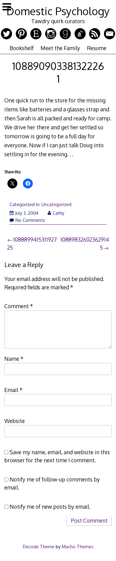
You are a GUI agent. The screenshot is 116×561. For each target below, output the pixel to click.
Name (14, 358)
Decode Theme (38, 546)
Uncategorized (56, 204)
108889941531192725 (32, 243)
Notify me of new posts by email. (50, 506)
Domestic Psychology (58, 11)
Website (14, 420)
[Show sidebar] (6, 7)
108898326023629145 (84, 243)
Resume (96, 48)
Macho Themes (77, 546)
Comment (18, 306)
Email (13, 389)
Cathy (58, 213)
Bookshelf (22, 48)
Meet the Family (60, 48)
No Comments (30, 220)
